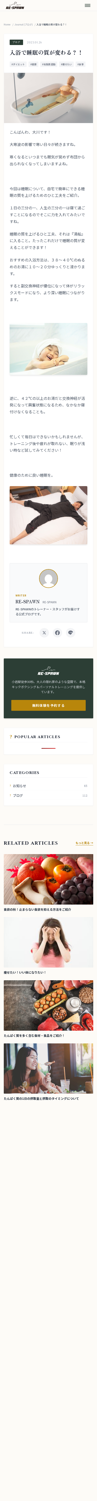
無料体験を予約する (48, 705)
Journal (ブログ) (23, 24)
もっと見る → (84, 843)
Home (7, 24)
